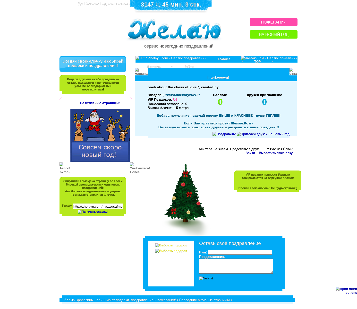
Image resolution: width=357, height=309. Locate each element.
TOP (257, 62)
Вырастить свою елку (276, 153)
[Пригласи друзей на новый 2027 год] (263, 134)
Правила (153, 66)
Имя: (203, 252)
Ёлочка (67, 206)
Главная (224, 59)
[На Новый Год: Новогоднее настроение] (274, 37)
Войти (189, 66)
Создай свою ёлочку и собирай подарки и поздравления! (92, 63)
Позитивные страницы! (100, 103)
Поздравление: (212, 257)
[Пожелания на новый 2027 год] (274, 25)
